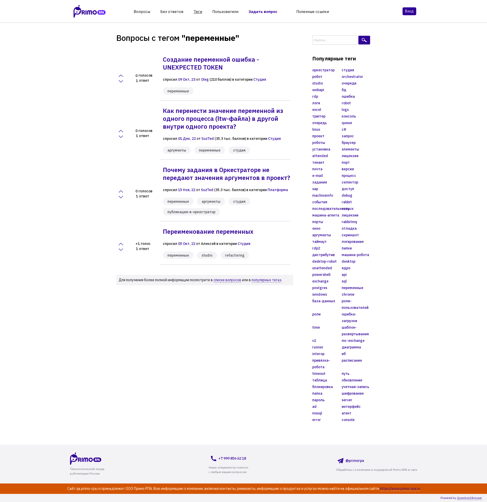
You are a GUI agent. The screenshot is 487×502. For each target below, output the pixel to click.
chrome (348, 294)
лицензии (350, 215)
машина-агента (325, 215)
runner (317, 347)
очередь (319, 123)
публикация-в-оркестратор (191, 212)
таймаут (319, 241)
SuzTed (207, 138)
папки (347, 248)
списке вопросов (227, 280)
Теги (198, 11)
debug (347, 195)
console (348, 419)
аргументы (176, 150)
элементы (350, 149)
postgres (319, 288)
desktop (348, 261)
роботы (318, 142)
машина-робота (355, 255)
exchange (320, 281)
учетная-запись (355, 386)
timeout (318, 373)
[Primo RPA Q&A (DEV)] (95, 458)
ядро (346, 268)
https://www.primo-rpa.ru (400, 488)
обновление (352, 380)
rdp (315, 96)
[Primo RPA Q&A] (89, 11)
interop (318, 354)
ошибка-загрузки (349, 317)
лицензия (350, 156)
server (347, 400)
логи (316, 103)
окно (316, 228)
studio (207, 255)
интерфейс (351, 406)
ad (314, 406)
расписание (352, 360)
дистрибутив (323, 255)
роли (316, 314)
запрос (348, 136)
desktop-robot (324, 261)
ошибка (348, 96)
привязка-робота (321, 363)
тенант (318, 162)
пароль (318, 400)
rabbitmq (349, 222)
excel (316, 109)
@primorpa (354, 460)
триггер (318, 116)
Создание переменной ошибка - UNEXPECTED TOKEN (211, 63)
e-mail (317, 175)
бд (344, 90)
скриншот (350, 235)
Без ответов (171, 11)
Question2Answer (469, 498)
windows (319, 294)
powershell (321, 274)
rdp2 (316, 248)
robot (346, 103)
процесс (349, 175)
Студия (259, 79)
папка (317, 393)
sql (344, 281)
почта (317, 169)
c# (344, 129)
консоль (349, 116)
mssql (317, 413)
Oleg (205, 79)
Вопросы (142, 11)
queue (347, 123)
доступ (348, 189)
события (319, 202)
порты (317, 222)
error (316, 419)
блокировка (322, 386)
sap (315, 189)
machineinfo (322, 195)
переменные (178, 91)
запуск (348, 208)
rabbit (347, 202)
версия (348, 169)
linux (316, 129)
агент (346, 413)
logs (345, 109)
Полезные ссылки (312, 11)
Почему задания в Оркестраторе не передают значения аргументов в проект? (226, 174)
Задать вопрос (263, 11)
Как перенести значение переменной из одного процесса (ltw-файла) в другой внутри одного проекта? (223, 118)
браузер (349, 142)
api (344, 274)
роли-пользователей (355, 304)
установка (321, 149)
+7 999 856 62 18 (232, 458)
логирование (353, 241)
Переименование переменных (208, 231)
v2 (314, 340)
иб (344, 354)
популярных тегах (266, 280)
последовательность (327, 208)
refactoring (235, 255)
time (316, 327)
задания (319, 182)
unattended (322, 268)
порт (346, 162)
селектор (350, 182)
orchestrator (352, 76)
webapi (318, 90)
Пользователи (225, 11)
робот (317, 76)
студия (239, 150)
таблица (319, 380)
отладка (349, 228)
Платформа (278, 190)
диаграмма (351, 347)
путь (346, 373)
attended (320, 156)
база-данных (323, 301)
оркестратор (323, 70)
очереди (349, 83)
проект (318, 136)
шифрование (353, 393)
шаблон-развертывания (355, 330)
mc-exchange (353, 340)
